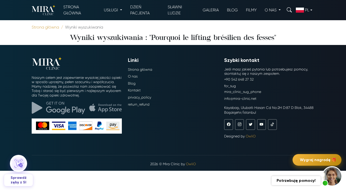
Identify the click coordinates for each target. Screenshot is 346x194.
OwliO (251, 136)
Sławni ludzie (175, 10)
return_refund (138, 104)
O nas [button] (271, 10)
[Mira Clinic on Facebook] (228, 124)
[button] (332, 176)
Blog (232, 10)
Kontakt (134, 90)
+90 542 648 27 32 (239, 79)
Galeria (211, 10)
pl (307, 10)
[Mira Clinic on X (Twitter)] (250, 124)
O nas (133, 76)
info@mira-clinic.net (240, 98)
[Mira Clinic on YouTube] (261, 124)
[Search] (289, 10)
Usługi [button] (111, 10)
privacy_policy (139, 97)
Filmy (251, 10)
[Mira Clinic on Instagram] (239, 124)
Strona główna (72, 10)
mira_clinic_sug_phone (242, 92)
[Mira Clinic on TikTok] (272, 124)
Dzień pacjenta (140, 10)
